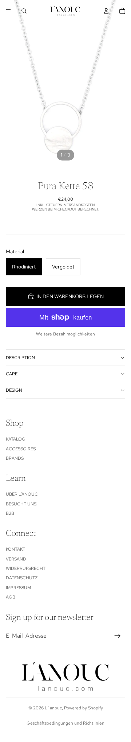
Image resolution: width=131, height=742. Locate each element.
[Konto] (106, 11)
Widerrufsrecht (25, 568)
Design (14, 390)
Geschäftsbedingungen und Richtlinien (65, 723)
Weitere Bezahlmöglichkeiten (65, 334)
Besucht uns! (21, 504)
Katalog (15, 439)
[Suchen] (24, 11)
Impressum (18, 588)
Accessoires (21, 449)
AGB (10, 597)
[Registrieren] (117, 635)
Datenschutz (21, 578)
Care (11, 374)
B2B (10, 513)
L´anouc (53, 708)
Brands (15, 458)
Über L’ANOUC (22, 494)
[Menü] (8, 11)
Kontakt (15, 549)
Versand (16, 559)
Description (20, 357)
